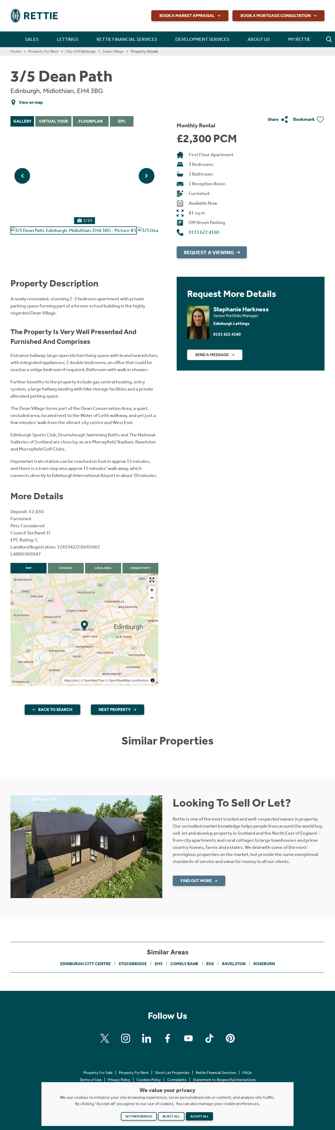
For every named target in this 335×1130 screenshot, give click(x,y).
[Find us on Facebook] (167, 1038)
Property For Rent (43, 51)
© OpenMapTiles (92, 680)
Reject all (171, 1116)
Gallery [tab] (22, 121)
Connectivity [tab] (140, 568)
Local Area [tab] (103, 568)
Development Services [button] (202, 39)
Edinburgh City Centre (85, 963)
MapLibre (71, 680)
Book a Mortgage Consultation (276, 15)
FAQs (247, 1072)
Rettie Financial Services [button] (127, 39)
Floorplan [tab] (91, 121)
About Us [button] (259, 39)
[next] (146, 176)
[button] (329, 39)
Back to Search (55, 709)
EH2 (210, 963)
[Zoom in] (152, 590)
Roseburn (264, 963)
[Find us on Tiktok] (209, 1038)
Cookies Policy (149, 1079)
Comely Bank (184, 963)
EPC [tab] (122, 121)
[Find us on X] (104, 1038)
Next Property (115, 709)
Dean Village (113, 51)
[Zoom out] (152, 597)
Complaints (177, 1079)
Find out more (196, 880)
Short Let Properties (172, 1072)
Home (15, 51)
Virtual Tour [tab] (53, 121)
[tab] (73, 230)
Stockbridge (133, 963)
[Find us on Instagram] (125, 1038)
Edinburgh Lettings (231, 323)
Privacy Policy (119, 1079)
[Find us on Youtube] (188, 1038)
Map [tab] (28, 568)
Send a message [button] (212, 354)
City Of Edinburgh (81, 51)
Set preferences (138, 1116)
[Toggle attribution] (152, 680)
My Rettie (299, 39)
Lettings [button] (67, 39)
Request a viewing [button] (209, 252)
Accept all (199, 1116)
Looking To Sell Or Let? (232, 803)
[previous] (22, 176)
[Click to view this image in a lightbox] (84, 176)
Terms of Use (91, 1079)
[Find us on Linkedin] (146, 1038)
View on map (31, 102)
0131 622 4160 (204, 232)
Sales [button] (31, 39)
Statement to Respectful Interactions (224, 1079)
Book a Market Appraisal (187, 15)
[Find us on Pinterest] (230, 1038)
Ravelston (233, 963)
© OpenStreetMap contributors (126, 680)
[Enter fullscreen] (152, 580)
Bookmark (304, 119)
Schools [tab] (65, 568)
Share (273, 119)
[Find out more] (86, 846)
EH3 (159, 963)
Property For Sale (98, 1072)
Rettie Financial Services (216, 1072)
